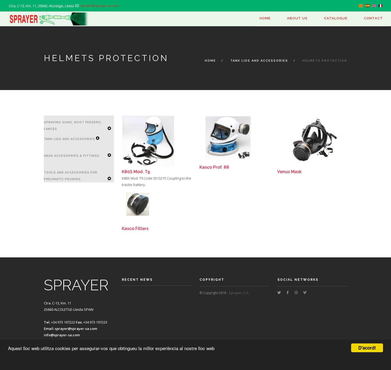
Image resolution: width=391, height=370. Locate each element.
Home (265, 18)
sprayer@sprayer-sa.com (76, 328)
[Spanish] (367, 6)
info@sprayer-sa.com (62, 335)
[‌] (279, 292)
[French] (380, 6)
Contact (373, 18)
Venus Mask (289, 171)
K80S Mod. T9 (136, 171)
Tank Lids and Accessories (259, 60)
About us (297, 18)
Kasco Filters (135, 228)
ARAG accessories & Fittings (71, 156)
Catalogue (335, 18)
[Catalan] (361, 6)
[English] (374, 6)
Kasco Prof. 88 (214, 167)
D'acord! (367, 348)
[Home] (49, 19)
